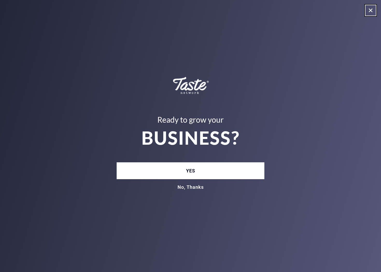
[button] (370, 10)
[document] (190, 136)
